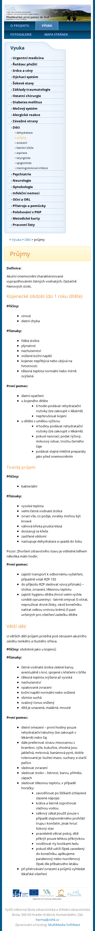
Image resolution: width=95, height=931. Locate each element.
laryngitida (23, 158)
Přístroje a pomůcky (29, 205)
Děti (16, 127)
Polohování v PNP (27, 212)
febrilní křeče (24, 148)
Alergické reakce (26, 114)
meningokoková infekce (32, 168)
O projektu (19, 26)
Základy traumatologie (31, 89)
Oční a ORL (21, 199)
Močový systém (25, 108)
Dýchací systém (25, 77)
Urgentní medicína (28, 58)
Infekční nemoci (26, 193)
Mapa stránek (56, 34)
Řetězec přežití (25, 64)
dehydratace (24, 132)
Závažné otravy (25, 121)
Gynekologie (23, 186)
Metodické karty (26, 218)
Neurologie (22, 180)
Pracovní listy (24, 224)
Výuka (47, 26)
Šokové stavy (23, 83)
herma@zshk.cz (47, 919)
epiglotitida (23, 163)
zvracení (21, 143)
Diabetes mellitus (27, 102)
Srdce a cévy (23, 70)
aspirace (21, 153)
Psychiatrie (22, 174)
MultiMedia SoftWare (64, 924)
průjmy (21, 137)
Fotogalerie (21, 34)
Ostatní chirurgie (27, 96)
